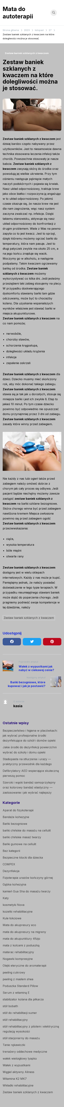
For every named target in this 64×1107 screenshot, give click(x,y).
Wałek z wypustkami (16, 1065)
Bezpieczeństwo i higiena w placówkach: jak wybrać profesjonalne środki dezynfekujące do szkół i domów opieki (30, 735)
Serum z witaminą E (16, 992)
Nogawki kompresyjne (18, 959)
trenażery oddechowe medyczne (25, 1051)
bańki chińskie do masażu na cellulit (27, 830)
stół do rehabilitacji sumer (20, 1013)
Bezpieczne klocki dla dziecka (23, 857)
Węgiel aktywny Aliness (18, 1072)
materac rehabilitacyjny (18, 952)
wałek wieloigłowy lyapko (20, 1058)
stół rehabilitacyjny (15, 1019)
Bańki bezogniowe (15, 823)
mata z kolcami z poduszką (21, 945)
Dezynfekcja (11, 871)
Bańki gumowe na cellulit (19, 844)
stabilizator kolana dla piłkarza (23, 999)
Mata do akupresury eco (19, 925)
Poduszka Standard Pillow (20, 986)
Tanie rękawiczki (14, 1045)
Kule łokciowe (12, 918)
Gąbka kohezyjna (14, 884)
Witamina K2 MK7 (15, 1078)
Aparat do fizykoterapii (18, 810)
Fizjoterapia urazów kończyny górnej (28, 877)
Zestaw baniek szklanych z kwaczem (27, 53)
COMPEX (9, 864)
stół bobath (10, 1006)
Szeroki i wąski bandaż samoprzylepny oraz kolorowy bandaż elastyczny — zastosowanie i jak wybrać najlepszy (29, 787)
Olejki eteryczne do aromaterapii (24, 965)
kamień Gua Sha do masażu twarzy (26, 891)
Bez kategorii (11, 851)
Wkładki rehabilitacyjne (18, 1085)
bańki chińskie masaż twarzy (22, 837)
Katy (6, 898)
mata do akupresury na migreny (24, 932)
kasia (17, 706)
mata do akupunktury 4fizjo (21, 938)
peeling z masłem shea (18, 979)
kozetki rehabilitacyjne (18, 911)
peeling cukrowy (14, 972)
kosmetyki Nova (13, 905)
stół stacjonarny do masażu (21, 1038)
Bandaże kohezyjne (16, 817)
